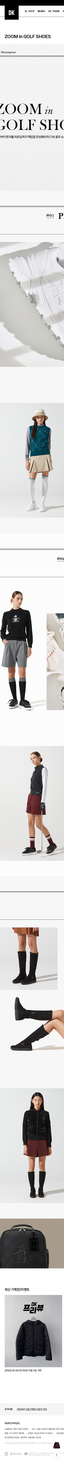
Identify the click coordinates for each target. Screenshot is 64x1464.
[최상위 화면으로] (57, 1455)
